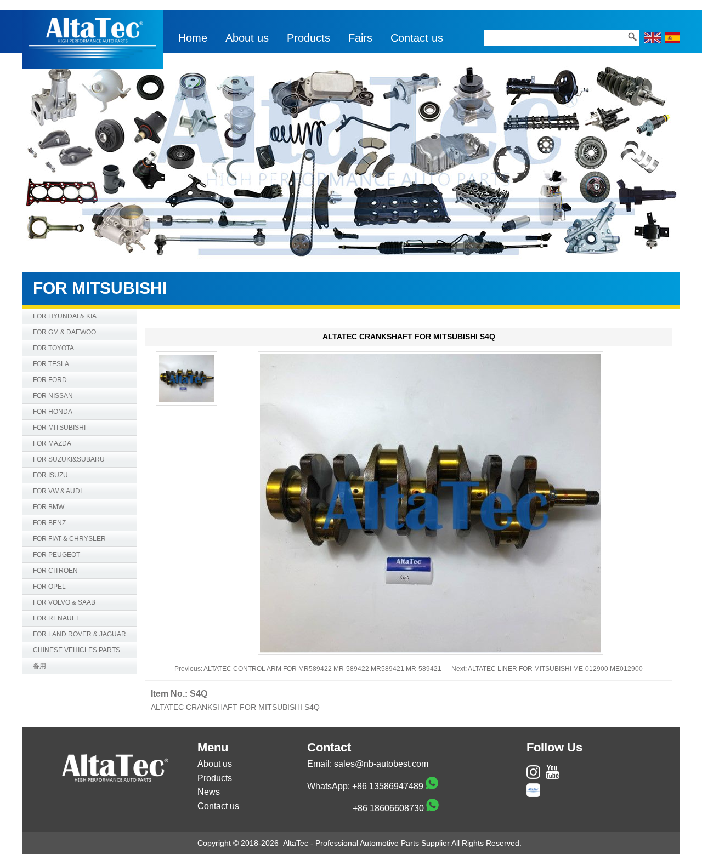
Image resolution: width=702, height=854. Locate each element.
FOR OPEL (49, 586)
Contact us (416, 38)
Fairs (360, 38)
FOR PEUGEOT (56, 555)
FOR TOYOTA (53, 348)
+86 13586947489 (387, 786)
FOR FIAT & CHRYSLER (69, 539)
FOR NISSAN (53, 396)
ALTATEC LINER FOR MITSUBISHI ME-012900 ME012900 (555, 669)
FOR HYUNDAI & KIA (65, 316)
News (208, 791)
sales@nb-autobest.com (381, 763)
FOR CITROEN (55, 570)
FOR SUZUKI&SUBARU (69, 459)
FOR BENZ (49, 523)
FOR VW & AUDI (57, 491)
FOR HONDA (52, 411)
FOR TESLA (51, 364)
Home (192, 38)
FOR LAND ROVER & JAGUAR (79, 634)
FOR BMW (48, 507)
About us (247, 38)
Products (308, 38)
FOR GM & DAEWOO (64, 332)
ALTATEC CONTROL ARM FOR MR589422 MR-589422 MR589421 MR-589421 (322, 669)
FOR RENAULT (56, 618)
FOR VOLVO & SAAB (64, 602)
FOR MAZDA (52, 443)
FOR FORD (50, 380)
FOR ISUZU (50, 475)
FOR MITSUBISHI (59, 427)
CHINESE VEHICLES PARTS (76, 650)
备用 (39, 666)
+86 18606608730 (388, 808)
